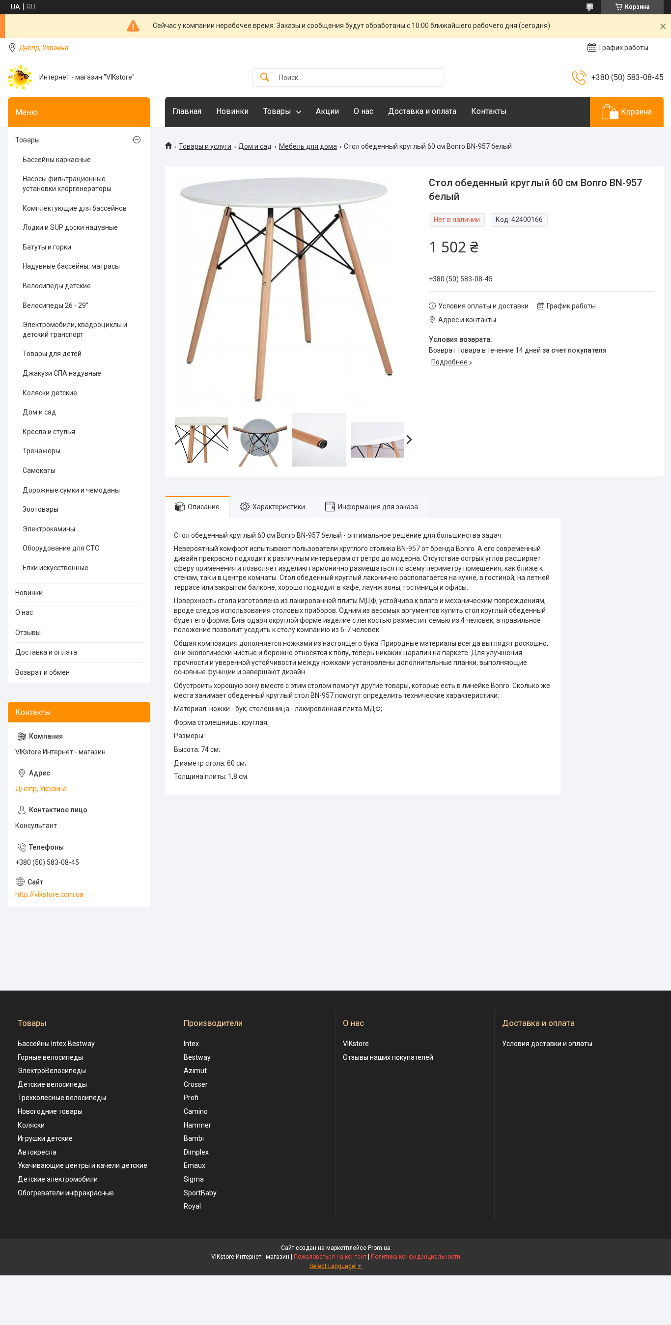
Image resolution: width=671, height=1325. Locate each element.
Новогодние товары (50, 1111)
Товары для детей (52, 354)
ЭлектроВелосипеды (52, 1071)
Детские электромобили (58, 1179)
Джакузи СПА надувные (62, 373)
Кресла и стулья (49, 432)
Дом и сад (255, 146)
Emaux (194, 1165)
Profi (191, 1098)
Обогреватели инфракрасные (66, 1193)
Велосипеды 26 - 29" (55, 305)
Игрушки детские (45, 1138)
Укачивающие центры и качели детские (82, 1165)
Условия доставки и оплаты (547, 1044)
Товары (277, 111)
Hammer (197, 1125)
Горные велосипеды (50, 1057)
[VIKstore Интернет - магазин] (20, 77)
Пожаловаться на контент (330, 1256)
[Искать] (265, 77)
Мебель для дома (308, 146)
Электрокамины (49, 529)
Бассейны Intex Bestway (56, 1044)
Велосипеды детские (57, 286)
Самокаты (39, 470)
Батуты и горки (47, 247)
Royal (192, 1206)
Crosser (196, 1084)
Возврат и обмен (42, 672)
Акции (327, 111)
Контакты (489, 111)
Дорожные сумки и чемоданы (71, 490)
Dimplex (196, 1152)
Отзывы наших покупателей (388, 1057)
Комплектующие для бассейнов (75, 208)
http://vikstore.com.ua (49, 894)
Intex (191, 1044)
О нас (363, 111)
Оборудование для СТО (61, 548)
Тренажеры (41, 451)
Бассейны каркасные (57, 160)
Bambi (194, 1138)
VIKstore (356, 1044)
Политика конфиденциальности (415, 1256)
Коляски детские (50, 393)
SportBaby (200, 1193)
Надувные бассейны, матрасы (71, 266)
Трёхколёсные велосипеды (62, 1098)
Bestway (197, 1057)
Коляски (31, 1125)
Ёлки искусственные (55, 568)
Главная (186, 111)
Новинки (232, 111)
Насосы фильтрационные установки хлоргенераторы (67, 184)
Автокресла (37, 1152)
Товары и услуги (205, 146)
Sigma (194, 1179)
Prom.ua (379, 1247)
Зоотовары (40, 509)
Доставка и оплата (422, 111)
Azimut (195, 1071)
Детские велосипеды (52, 1084)
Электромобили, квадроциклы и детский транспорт (75, 329)
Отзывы (28, 632)
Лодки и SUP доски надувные (70, 227)
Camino (196, 1111)
